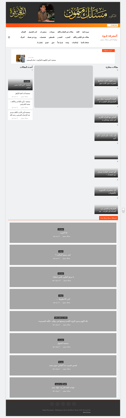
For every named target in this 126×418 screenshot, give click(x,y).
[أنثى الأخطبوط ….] (63, 308)
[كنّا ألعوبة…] (63, 242)
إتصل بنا (39, 42)
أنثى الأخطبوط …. (63, 299)
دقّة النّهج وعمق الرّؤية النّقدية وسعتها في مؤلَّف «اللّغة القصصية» (63, 321)
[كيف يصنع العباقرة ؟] (63, 264)
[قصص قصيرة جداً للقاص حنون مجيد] (63, 374)
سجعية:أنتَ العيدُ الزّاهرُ (22, 93)
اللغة (77, 32)
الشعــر (59, 37)
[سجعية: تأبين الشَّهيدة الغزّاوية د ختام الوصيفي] (20, 59)
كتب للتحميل (33, 32)
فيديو (47, 42)
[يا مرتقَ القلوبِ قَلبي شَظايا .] (63, 286)
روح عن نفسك (32, 37)
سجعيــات (43, 32)
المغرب (67, 37)
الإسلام (23, 32)
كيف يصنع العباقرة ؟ (63, 255)
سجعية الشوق (63, 343)
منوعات (52, 32)
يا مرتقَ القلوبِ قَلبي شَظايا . (63, 277)
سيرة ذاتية (85, 32)
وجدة (67, 42)
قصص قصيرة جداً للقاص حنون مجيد (63, 365)
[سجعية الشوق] (63, 352)
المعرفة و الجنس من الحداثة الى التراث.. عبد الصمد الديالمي (107, 211)
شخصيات (43, 37)
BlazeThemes (86, 412)
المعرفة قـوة (109, 35)
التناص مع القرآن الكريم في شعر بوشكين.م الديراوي (107, 120)
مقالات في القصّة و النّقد (65, 32)
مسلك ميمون (24, 96)
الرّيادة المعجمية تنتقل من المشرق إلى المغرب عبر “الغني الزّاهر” (106, 101)
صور (52, 42)
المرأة (23, 37)
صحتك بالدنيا (85, 42)
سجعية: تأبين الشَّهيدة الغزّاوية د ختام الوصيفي (41, 60)
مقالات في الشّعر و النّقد (81, 37)
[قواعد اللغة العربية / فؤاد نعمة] (63, 396)
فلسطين (51, 37)
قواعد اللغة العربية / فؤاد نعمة (63, 387)
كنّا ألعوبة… (63, 233)
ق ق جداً (60, 42)
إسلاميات (75, 42)
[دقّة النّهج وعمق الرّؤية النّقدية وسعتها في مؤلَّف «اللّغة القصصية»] (63, 330)
